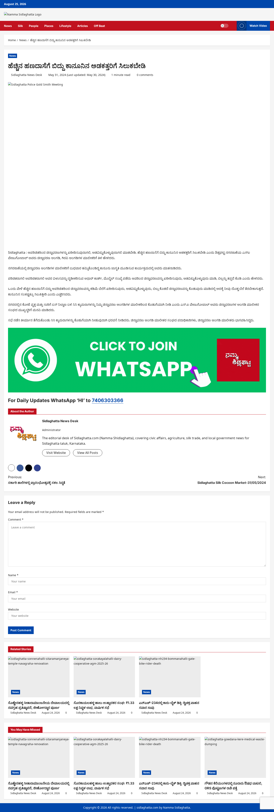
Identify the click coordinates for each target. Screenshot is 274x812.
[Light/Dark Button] (224, 26)
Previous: (36, 479)
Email (13, 592)
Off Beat (99, 26)
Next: (231, 479)
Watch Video (258, 25)
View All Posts (87, 452)
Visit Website (56, 452)
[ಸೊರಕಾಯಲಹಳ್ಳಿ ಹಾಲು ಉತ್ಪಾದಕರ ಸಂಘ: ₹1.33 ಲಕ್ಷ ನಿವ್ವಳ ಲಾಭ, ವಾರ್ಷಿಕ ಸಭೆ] (104, 676)
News (8, 26)
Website (13, 609)
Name (13, 575)
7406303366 (107, 400)
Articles (82, 26)
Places (48, 26)
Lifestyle (65, 26)
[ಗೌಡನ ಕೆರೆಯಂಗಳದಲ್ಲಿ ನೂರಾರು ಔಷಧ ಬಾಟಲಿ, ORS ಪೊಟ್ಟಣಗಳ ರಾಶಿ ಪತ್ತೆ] (235, 757)
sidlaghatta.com (147, 807)
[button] (232, 26)
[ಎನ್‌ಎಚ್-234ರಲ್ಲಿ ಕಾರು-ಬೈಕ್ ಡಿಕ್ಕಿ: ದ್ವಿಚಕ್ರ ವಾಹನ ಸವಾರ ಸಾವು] (170, 676)
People (33, 26)
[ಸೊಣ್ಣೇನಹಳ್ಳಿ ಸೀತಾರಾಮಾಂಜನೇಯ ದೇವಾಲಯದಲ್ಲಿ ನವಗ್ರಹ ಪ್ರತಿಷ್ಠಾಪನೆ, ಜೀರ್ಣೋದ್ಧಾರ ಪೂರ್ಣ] (39, 676)
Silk (20, 26)
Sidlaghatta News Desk (26, 75)
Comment (15, 519)
